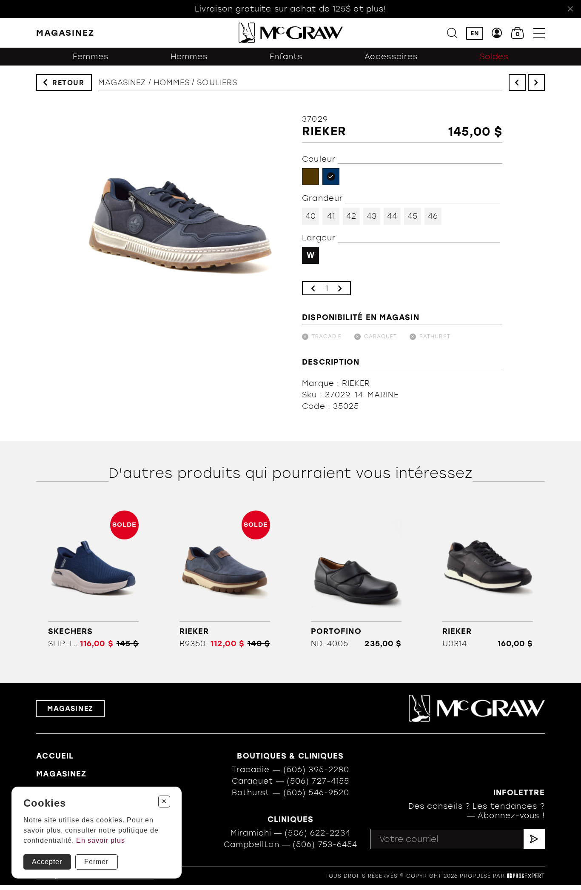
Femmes (91, 56)
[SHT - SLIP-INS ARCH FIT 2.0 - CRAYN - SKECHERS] (93, 579)
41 (331, 216)
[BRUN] (310, 176)
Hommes (189, 56)
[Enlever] (313, 288)
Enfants (286, 56)
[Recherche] (452, 33)
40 (310, 216)
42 (351, 216)
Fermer (96, 861)
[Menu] (539, 33)
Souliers (217, 82)
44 (392, 216)
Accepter (47, 861)
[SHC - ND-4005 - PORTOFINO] (356, 579)
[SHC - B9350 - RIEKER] (225, 579)
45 (412, 216)
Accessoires (391, 56)
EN (474, 33)
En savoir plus (100, 840)
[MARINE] (330, 176)
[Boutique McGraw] (291, 33)
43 (372, 216)
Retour (68, 83)
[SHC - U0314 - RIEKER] (488, 579)
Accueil (55, 756)
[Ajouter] (340, 288)
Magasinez (122, 82)
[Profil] (497, 33)
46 (433, 216)
